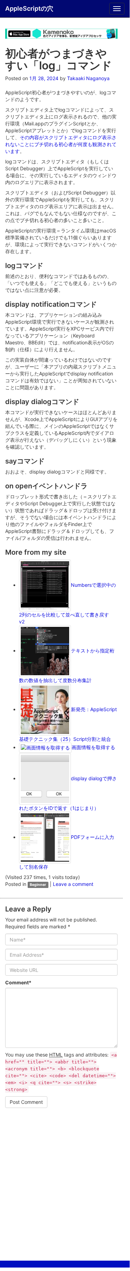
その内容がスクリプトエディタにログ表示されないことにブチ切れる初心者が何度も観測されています (61, 144)
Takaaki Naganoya (88, 78)
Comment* (18, 982)
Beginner (38, 884)
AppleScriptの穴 (29, 8)
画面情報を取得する (93, 747)
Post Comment (26, 1102)
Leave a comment (73, 884)
